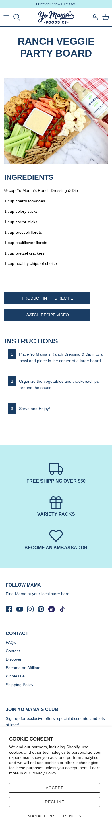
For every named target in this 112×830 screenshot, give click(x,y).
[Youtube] (19, 609)
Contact (13, 651)
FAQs (11, 642)
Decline (54, 802)
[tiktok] (62, 609)
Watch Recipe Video (47, 315)
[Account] (93, 17)
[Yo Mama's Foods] (56, 17)
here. (66, 593)
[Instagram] (30, 609)
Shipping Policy (19, 684)
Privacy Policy (43, 773)
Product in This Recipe (47, 298)
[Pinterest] (41, 609)
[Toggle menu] (6, 17)
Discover (14, 659)
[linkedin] (51, 609)
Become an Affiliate (23, 667)
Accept (55, 788)
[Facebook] (9, 609)
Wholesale (15, 676)
